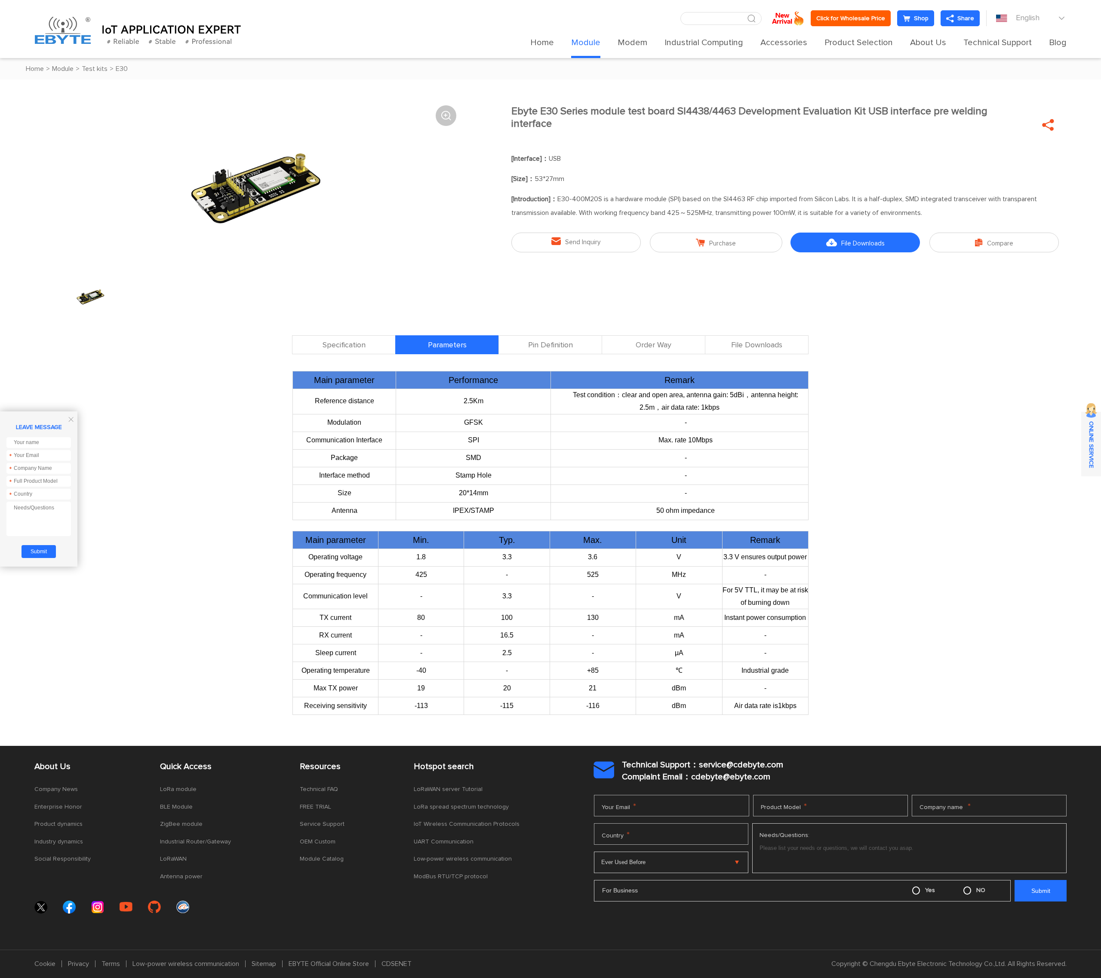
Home (542, 42)
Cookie (44, 963)
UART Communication (444, 842)
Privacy (78, 963)
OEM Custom (317, 842)
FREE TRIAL (315, 807)
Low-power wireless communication (463, 859)
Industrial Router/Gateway (195, 842)
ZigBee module (181, 824)
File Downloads (855, 243)
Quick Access (186, 766)
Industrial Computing (703, 42)
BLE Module (176, 807)
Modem (632, 42)
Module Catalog (322, 859)
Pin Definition (550, 345)
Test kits (95, 68)
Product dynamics (58, 824)
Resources (320, 766)
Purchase (716, 243)
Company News (56, 789)
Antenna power (181, 877)
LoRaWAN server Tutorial (448, 789)
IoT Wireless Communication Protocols (467, 824)
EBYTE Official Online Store (329, 963)
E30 (122, 68)
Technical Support (997, 42)
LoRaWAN (173, 859)
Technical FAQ (319, 789)
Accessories (783, 42)
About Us (928, 42)
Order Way (653, 345)
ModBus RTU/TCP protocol (451, 877)
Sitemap (264, 963)
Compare (994, 243)
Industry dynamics (58, 842)
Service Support (322, 824)
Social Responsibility (62, 859)
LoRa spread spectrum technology (461, 807)
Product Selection (858, 42)
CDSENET (396, 963)
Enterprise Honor (58, 807)
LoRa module (178, 789)
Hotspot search (444, 766)
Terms (110, 963)
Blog (1058, 42)
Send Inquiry (575, 241)
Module (585, 42)
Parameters (447, 345)
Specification (344, 345)
